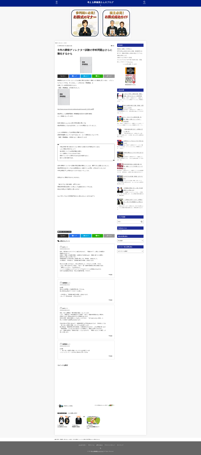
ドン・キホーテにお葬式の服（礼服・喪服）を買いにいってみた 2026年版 (132, 119)
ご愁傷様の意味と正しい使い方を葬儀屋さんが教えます (133, 189)
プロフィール (91, 445)
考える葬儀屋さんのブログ (100, 2)
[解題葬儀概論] (63, 104)
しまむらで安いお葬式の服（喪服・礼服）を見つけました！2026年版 (133, 95)
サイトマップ (120, 445)
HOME (57, 439)
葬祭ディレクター (66, 123)
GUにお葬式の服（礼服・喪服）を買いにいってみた (133, 106)
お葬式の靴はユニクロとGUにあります (133, 153)
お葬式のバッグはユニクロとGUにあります (133, 142)
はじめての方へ (82, 445)
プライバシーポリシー (110, 445)
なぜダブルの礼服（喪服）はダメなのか (133, 177)
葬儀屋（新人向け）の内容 (61, 43)
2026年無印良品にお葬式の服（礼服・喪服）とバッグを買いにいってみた (133, 166)
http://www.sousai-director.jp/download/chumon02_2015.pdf (74, 109)
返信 (111, 274)
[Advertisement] (86, 213)
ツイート (119, 230)
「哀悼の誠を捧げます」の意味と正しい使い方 (133, 130)
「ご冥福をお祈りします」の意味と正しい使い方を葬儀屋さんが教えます (133, 202)
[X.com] (100, 5)
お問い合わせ (99, 445)
